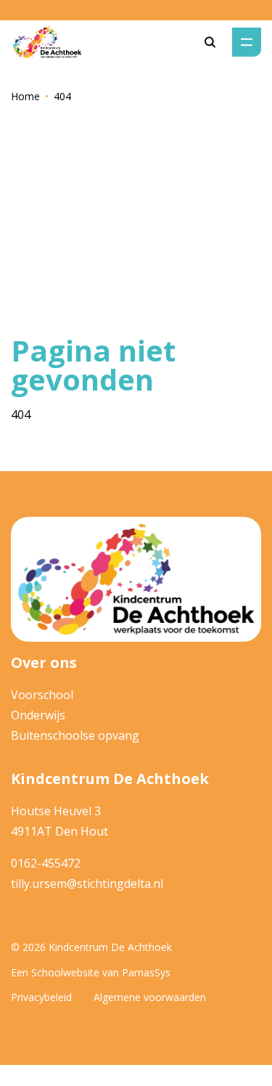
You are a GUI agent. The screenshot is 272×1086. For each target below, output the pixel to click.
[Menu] (246, 42)
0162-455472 (46, 863)
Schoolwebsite (65, 972)
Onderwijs (38, 715)
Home (25, 96)
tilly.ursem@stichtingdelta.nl (87, 883)
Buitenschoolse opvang (75, 735)
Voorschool (42, 695)
